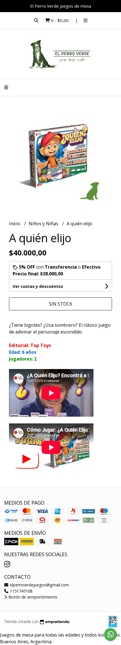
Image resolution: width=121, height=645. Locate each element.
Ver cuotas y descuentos (38, 286)
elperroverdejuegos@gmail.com (39, 584)
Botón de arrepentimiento (32, 597)
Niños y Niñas (44, 223)
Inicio (15, 223)
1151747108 (20, 591)
